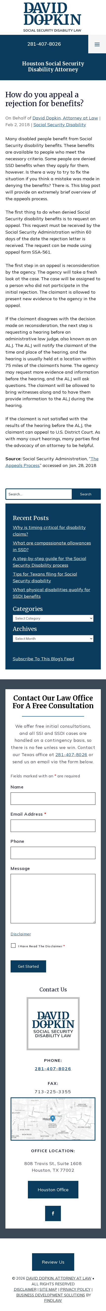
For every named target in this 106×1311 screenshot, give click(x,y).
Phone (17, 841)
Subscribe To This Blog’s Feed (43, 659)
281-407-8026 (44, 44)
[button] (97, 44)
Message (20, 868)
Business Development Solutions (50, 1295)
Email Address (28, 814)
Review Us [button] (53, 1262)
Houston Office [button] (53, 1189)
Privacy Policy (75, 1289)
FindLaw (53, 1300)
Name (17, 787)
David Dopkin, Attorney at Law (65, 118)
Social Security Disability (60, 124)
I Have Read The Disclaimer (41, 946)
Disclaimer (21, 933)
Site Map (48, 1289)
